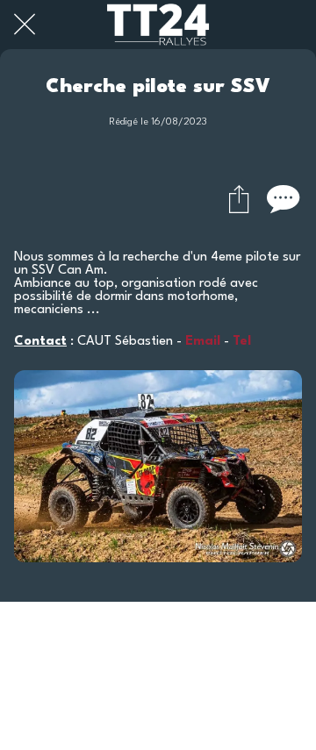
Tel (242, 341)
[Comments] (281, 198)
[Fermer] (24, 24)
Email (202, 341)
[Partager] (239, 198)
